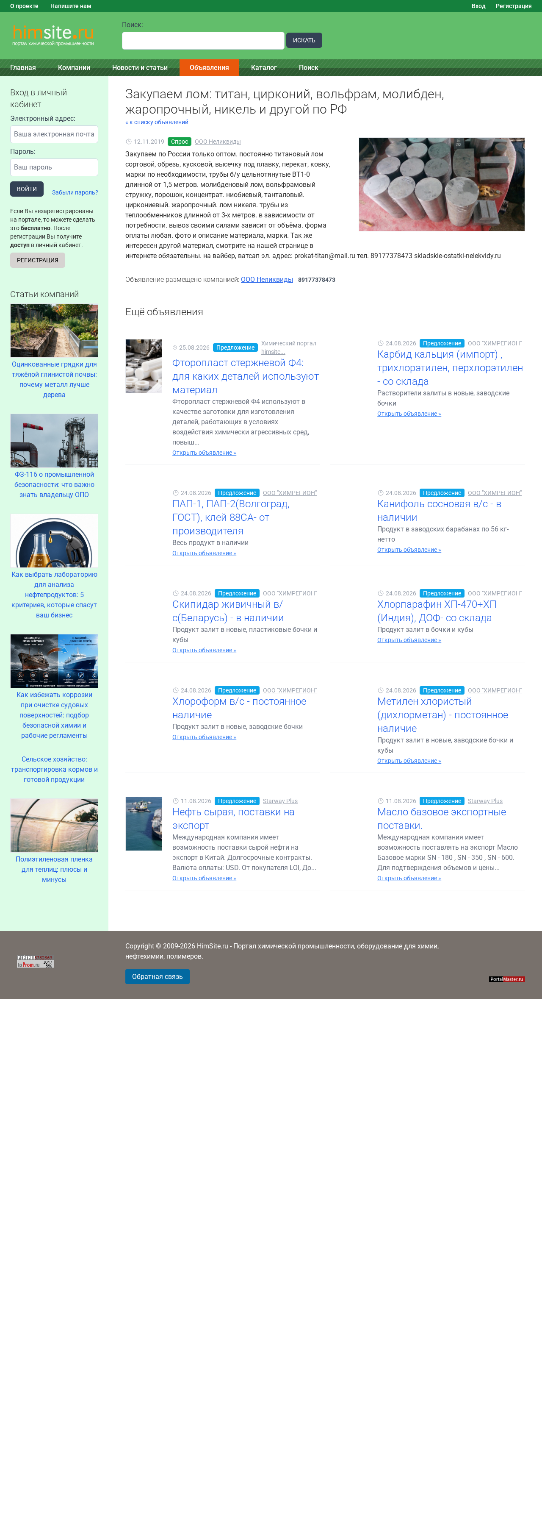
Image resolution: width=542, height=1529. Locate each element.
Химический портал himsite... (288, 347)
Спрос (179, 141)
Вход (479, 6)
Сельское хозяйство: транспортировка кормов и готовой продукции (54, 769)
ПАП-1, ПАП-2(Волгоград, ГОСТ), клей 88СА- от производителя (231, 517)
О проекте (24, 6)
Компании (74, 68)
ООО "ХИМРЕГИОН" (495, 343)
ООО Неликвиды (218, 141)
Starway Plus (280, 801)
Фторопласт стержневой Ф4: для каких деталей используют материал (245, 376)
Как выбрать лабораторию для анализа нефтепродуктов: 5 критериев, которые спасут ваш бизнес (54, 594)
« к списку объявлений (156, 122)
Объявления (209, 68)
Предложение (235, 347)
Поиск (308, 68)
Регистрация (514, 6)
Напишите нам (70, 6)
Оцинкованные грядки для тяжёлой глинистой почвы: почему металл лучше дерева (54, 379)
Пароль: (23, 151)
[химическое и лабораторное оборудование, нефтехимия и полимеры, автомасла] (56, 36)
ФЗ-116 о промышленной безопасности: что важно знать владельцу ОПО (54, 484)
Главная (23, 68)
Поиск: (132, 25)
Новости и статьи (140, 68)
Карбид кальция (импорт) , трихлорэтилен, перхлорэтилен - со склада (450, 367)
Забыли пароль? (75, 192)
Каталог (264, 68)
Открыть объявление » (204, 452)
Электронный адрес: (42, 118)
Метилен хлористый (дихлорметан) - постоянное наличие (442, 714)
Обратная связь (157, 977)
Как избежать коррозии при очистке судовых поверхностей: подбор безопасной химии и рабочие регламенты (54, 715)
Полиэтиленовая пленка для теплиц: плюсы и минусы (54, 869)
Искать (304, 40)
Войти (27, 189)
